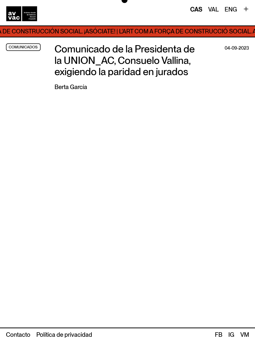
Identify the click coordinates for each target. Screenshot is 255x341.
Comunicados (23, 47)
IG (231, 334)
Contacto (18, 334)
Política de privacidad (64, 334)
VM (244, 334)
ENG (231, 9)
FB (218, 334)
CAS (196, 9)
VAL (213, 9)
